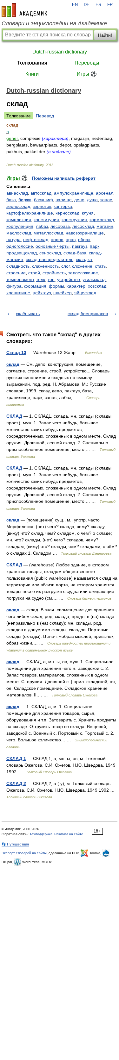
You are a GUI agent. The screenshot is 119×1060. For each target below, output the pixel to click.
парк (94, 246)
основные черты (52, 246)
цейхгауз (42, 292)
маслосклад (18, 232)
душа (92, 199)
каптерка (63, 206)
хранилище (18, 292)
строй (34, 272)
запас (106, 199)
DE (86, 5)
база (11, 199)
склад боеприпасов (88, 313)
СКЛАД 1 (16, 758)
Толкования (32, 62)
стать (100, 266)
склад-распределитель (49, 259)
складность (18, 266)
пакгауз (79, 246)
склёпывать (28, 313)
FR (110, 5)
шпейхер (62, 292)
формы (56, 286)
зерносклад (18, 206)
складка (84, 259)
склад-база (74, 252)
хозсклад (97, 286)
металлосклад (48, 232)
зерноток (42, 206)
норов (57, 239)
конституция (46, 219)
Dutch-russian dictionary (59, 51)
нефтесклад (35, 239)
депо (79, 199)
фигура (14, 286)
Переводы (87, 62)
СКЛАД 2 (16, 783)
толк (40, 279)
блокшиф (43, 199)
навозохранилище (85, 232)
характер (76, 286)
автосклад (40, 193)
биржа (24, 199)
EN (75, 5)
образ (84, 239)
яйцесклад (85, 292)
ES (98, 5)
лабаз (42, 226)
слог (65, 266)
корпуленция (19, 226)
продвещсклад (21, 252)
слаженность (45, 266)
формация (35, 286)
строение (16, 272)
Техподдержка (41, 834)
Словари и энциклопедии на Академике (54, 23)
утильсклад (94, 279)
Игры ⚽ (87, 74)
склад (12, 364)
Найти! (105, 35)
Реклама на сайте (68, 834)
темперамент (20, 279)
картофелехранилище (29, 212)
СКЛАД (14, 416)
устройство (68, 279)
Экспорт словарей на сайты (24, 853)
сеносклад (50, 252)
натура (13, 239)
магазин (104, 226)
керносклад (67, 212)
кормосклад (101, 219)
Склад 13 (16, 352)
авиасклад (17, 193)
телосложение (83, 272)
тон (51, 279)
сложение (82, 266)
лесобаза (60, 226)
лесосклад (83, 226)
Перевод (45, 115)
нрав (71, 239)
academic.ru (24, 10)
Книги (32, 74)
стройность (54, 272)
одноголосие (19, 246)
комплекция (18, 219)
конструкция (74, 219)
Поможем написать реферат (64, 178)
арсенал (104, 193)
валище (64, 199)
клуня (88, 212)
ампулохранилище (73, 193)
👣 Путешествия (15, 844)
